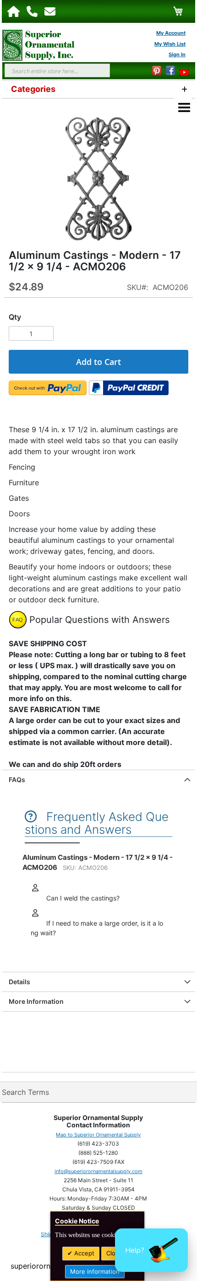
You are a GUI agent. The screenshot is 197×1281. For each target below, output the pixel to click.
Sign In (177, 54)
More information (95, 1271)
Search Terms (25, 1092)
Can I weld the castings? (82, 898)
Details (19, 982)
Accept (83, 1253)
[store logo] (34, 45)
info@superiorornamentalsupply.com (98, 1171)
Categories (33, 89)
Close (114, 1253)
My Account (171, 33)
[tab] (98, 779)
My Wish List (170, 44)
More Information (36, 1001)
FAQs (17, 779)
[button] (151, 1250)
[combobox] (57, 70)
